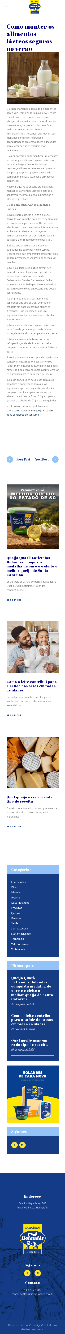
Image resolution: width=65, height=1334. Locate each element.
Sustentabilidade (21, 933)
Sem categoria (19, 928)
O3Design (35, 1325)
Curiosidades (18, 882)
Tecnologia (17, 938)
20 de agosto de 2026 (23, 1004)
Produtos (16, 907)
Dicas (14, 887)
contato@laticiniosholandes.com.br (32, 1294)
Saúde (14, 923)
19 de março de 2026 (23, 1050)
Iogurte (15, 897)
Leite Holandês (20, 902)
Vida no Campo (20, 944)
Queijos (15, 913)
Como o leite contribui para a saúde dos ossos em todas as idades (32, 685)
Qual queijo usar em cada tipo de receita (30, 799)
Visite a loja (18, 949)
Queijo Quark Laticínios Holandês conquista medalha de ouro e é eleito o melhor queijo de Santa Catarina (32, 566)
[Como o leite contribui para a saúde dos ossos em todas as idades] (33, 647)
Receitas (16, 918)
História (15, 892)
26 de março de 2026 (23, 1029)
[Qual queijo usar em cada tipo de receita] (33, 762)
